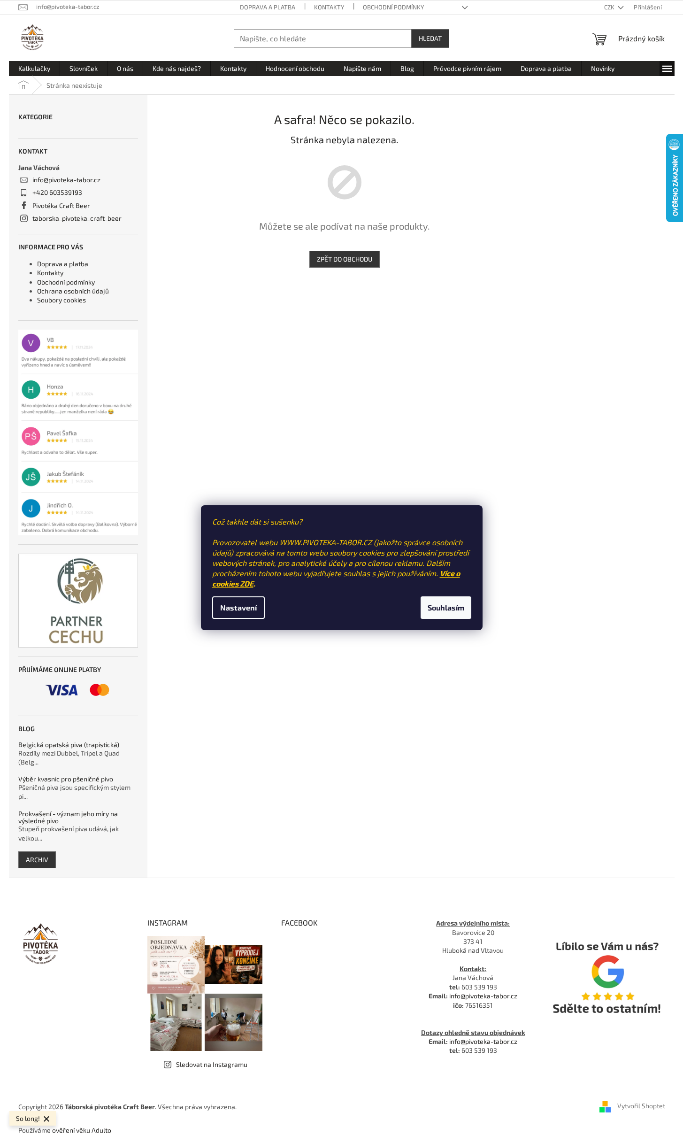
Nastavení (238, 607)
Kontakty (329, 7)
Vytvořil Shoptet (641, 1106)
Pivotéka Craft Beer (61, 205)
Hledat (430, 38)
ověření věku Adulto (81, 1130)
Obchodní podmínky (393, 7)
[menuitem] (34, 68)
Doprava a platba (267, 7)
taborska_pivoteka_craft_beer (77, 218)
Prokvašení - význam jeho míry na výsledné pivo (68, 817)
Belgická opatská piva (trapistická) (68, 744)
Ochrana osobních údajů (73, 291)
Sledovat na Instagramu (211, 1064)
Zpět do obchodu (344, 259)
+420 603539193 (57, 192)
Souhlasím (446, 607)
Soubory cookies (61, 300)
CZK (610, 7)
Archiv (37, 860)
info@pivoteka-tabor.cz (66, 180)
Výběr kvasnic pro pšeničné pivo (65, 778)
